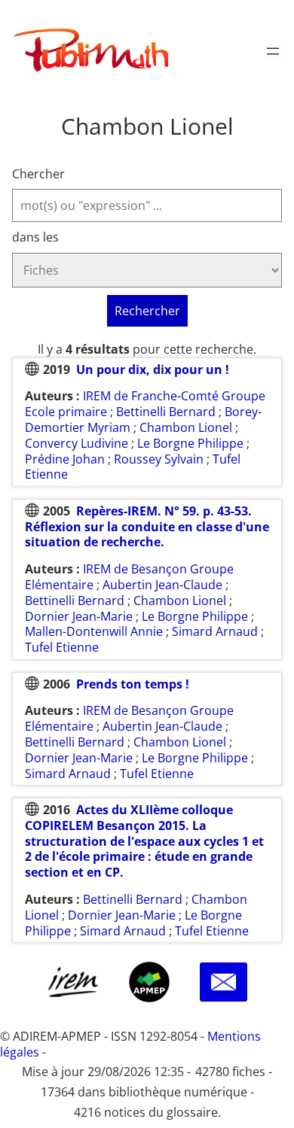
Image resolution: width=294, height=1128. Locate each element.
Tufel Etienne (62, 647)
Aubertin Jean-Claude (162, 584)
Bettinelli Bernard (166, 411)
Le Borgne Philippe (190, 443)
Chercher (38, 174)
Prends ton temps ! (132, 684)
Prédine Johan (65, 459)
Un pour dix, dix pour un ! (152, 369)
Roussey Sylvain (159, 459)
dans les (35, 237)
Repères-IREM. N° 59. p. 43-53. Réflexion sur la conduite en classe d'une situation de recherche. (147, 527)
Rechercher (147, 311)
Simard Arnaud (215, 631)
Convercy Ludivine (76, 443)
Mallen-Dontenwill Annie (94, 631)
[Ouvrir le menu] (273, 51)
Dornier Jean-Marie (79, 616)
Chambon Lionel (185, 427)
